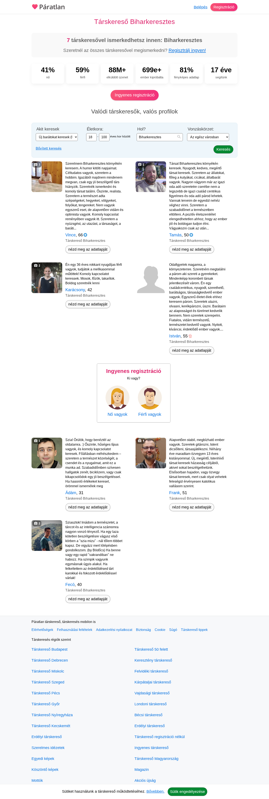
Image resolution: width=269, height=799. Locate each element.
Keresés (223, 149)
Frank (174, 492)
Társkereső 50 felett (151, 649)
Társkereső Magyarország (156, 759)
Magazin (141, 769)
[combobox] (160, 137)
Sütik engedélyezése (187, 792)
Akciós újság (145, 780)
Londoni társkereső (150, 704)
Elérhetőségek (42, 630)
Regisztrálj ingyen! (187, 50)
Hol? (141, 129)
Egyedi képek (43, 759)
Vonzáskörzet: (201, 129)
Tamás (175, 235)
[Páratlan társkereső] (48, 6)
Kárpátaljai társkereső (152, 682)
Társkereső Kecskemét (51, 726)
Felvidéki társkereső (151, 671)
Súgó (173, 630)
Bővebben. (155, 791)
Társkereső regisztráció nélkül (159, 737)
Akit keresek (47, 129)
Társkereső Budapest (49, 649)
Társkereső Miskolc (48, 671)
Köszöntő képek (45, 769)
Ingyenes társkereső (151, 748)
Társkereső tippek (194, 630)
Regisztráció (224, 7)
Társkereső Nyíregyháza (52, 715)
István (175, 336)
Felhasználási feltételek (74, 630)
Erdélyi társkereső (47, 737)
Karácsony (75, 289)
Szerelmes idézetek (48, 748)
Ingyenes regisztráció (134, 95)
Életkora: (95, 129)
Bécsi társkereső (148, 715)
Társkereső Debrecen (50, 660)
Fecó (70, 584)
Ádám (70, 492)
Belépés (200, 7)
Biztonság (143, 630)
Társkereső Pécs (46, 693)
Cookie (160, 630)
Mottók (37, 780)
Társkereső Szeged (48, 682)
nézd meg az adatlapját (87, 249)
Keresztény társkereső (153, 660)
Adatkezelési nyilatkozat (114, 630)
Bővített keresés (49, 148)
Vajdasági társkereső (152, 693)
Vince (70, 235)
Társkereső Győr (46, 704)
